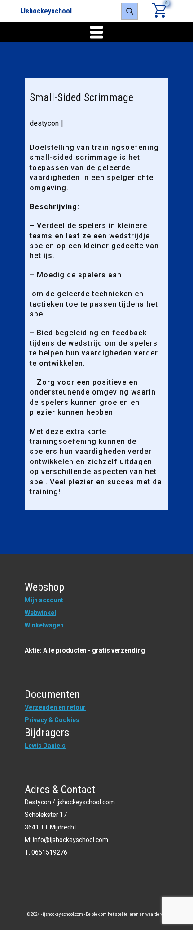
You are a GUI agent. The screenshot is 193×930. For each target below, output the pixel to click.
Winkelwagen (44, 625)
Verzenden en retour (55, 707)
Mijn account (44, 600)
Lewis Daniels (45, 745)
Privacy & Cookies (52, 720)
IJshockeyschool (46, 11)
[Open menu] (96, 32)
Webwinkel (40, 612)
